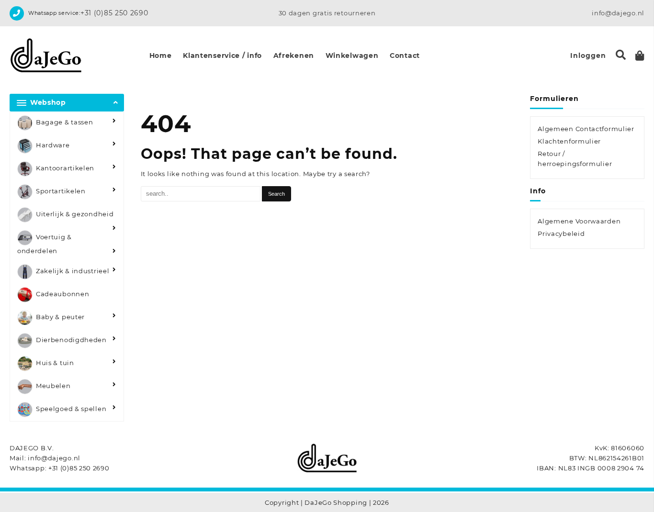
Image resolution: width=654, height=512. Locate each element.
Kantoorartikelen (65, 168)
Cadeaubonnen (62, 294)
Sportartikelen (61, 191)
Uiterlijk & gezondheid (74, 214)
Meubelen (53, 386)
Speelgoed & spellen (71, 409)
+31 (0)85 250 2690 (114, 13)
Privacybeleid (561, 233)
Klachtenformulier (569, 141)
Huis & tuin (55, 363)
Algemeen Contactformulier (586, 129)
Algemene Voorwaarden (579, 221)
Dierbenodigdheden (71, 340)
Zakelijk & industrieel (72, 271)
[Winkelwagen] (639, 56)
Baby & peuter (60, 317)
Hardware (53, 145)
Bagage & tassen (64, 122)
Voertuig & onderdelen (44, 244)
